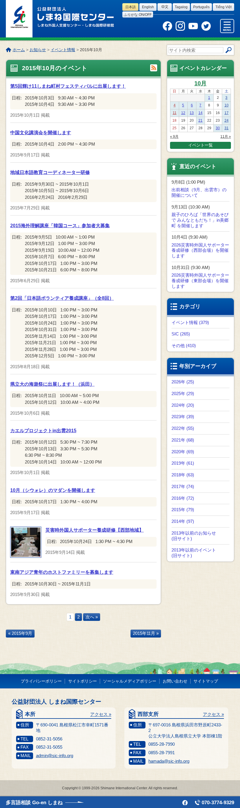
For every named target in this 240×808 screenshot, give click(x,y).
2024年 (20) (183, 405)
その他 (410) (184, 345)
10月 (200, 83)
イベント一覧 (200, 145)
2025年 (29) (183, 393)
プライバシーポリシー (41, 681)
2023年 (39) (183, 416)
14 (200, 113)
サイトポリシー (82, 681)
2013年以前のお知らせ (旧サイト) (194, 535)
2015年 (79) (183, 509)
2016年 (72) (183, 498)
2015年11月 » (146, 633)
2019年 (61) (183, 463)
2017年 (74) (183, 486)
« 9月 (174, 137)
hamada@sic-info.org (168, 761)
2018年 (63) (183, 474)
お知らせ (38, 49)
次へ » (91, 616)
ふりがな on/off (138, 15)
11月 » (225, 137)
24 (226, 120)
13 (192, 113)
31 (226, 128)
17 (226, 113)
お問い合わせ (175, 681)
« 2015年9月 (20, 633)
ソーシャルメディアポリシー (129, 681)
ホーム (19, 49)
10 (226, 105)
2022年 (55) (183, 428)
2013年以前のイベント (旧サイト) (194, 552)
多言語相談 (34, 802)
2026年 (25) (183, 381)
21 (200, 120)
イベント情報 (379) (190, 322)
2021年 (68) (183, 439)
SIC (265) (181, 333)
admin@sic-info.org (54, 755)
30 (218, 128)
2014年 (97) (183, 521)
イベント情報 (63, 49)
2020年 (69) (183, 451)
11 (174, 113)
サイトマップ (205, 681)
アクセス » (100, 714)
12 (183, 113)
